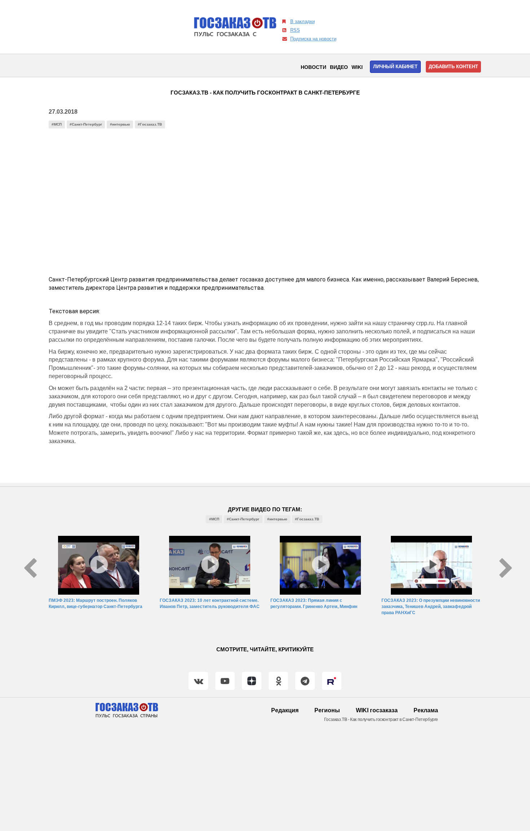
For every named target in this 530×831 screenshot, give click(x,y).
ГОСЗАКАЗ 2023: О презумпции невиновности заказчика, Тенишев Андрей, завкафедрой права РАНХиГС (430, 606)
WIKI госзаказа (377, 710)
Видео (339, 67)
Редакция (285, 710)
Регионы (327, 710)
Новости (313, 67)
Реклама (426, 710)
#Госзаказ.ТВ (150, 124)
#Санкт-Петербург (86, 124)
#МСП (57, 124)
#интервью (120, 124)
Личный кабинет (395, 66)
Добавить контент (453, 66)
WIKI (357, 67)
